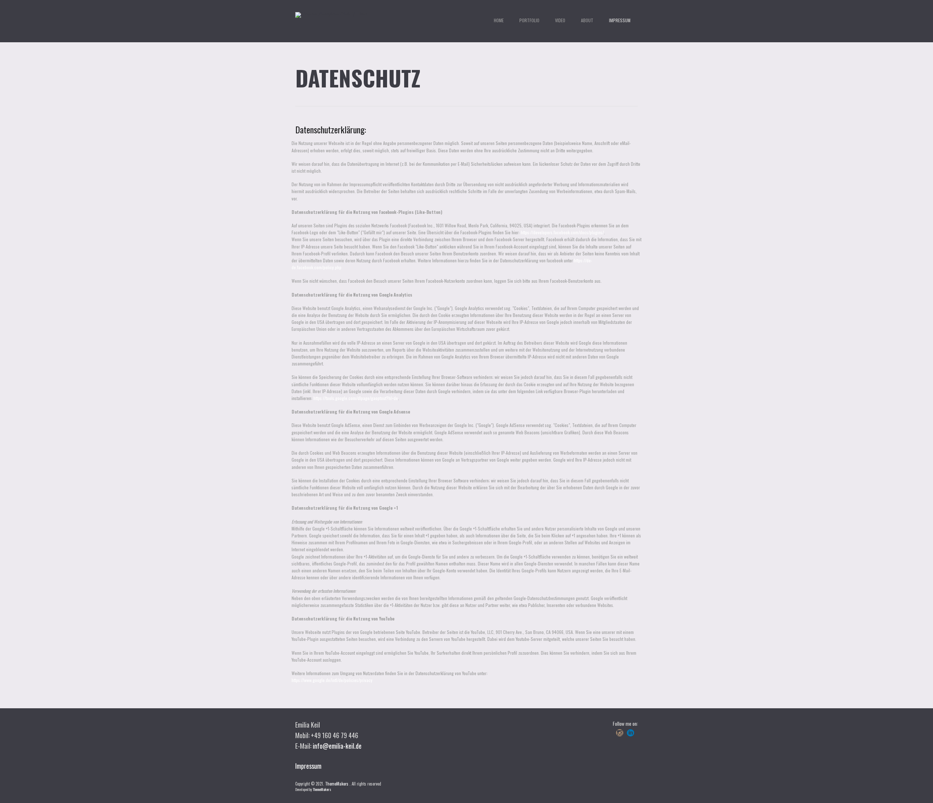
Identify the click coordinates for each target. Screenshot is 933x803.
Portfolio (529, 20)
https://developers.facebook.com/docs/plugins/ (562, 232)
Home (499, 20)
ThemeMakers (336, 784)
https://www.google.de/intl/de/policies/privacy (332, 680)
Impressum (620, 20)
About (587, 20)
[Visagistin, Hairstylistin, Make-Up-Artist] (331, 15)
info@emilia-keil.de (337, 746)
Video (560, 20)
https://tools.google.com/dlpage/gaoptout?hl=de (355, 398)
